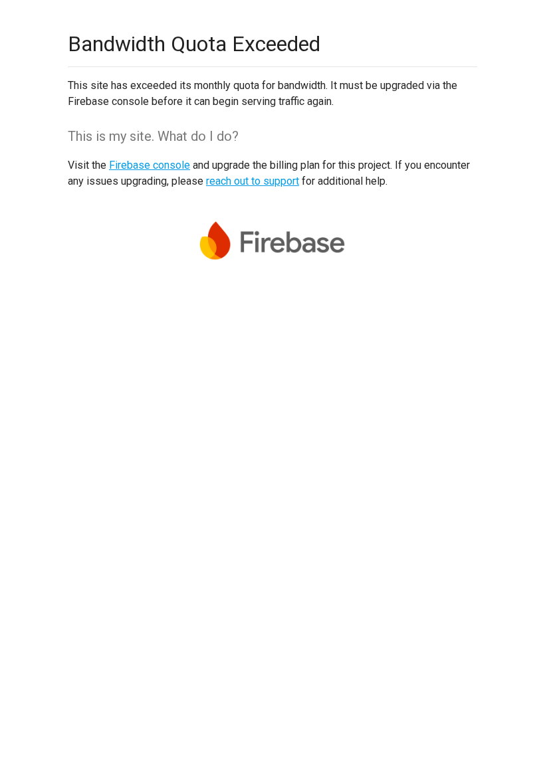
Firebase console (149, 165)
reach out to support (252, 181)
